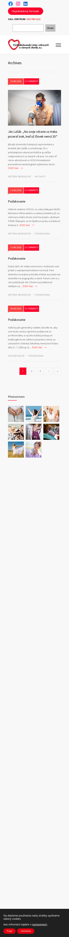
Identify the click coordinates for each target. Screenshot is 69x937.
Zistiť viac (13, 168)
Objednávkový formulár (25, 11)
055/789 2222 (33, 19)
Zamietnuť (26, 931)
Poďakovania (42, 233)
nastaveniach (39, 924)
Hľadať (50, 28)
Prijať (9, 931)
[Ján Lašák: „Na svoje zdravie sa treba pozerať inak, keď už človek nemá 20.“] (34, 108)
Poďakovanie (16, 201)
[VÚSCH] (32, 44)
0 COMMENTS (31, 81)
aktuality (40, 176)
